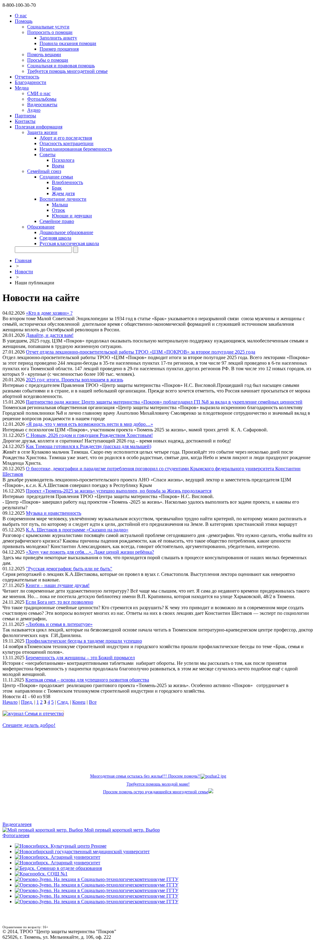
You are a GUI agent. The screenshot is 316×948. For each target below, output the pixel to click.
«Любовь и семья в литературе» (59, 624)
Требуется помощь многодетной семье (67, 71)
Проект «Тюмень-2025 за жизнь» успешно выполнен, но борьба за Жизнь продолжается (118, 490)
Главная (23, 260)
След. (63, 702)
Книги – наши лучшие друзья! (57, 585)
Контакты (25, 121)
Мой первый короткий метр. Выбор (122, 830)
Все (93, 702)
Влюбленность (67, 182)
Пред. (27, 702)
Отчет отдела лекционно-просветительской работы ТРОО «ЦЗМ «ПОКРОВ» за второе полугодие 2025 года (140, 351)
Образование (41, 226)
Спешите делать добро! (29, 725)
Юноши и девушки (72, 215)
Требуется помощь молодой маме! (158, 784)
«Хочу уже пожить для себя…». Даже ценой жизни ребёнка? (90, 552)
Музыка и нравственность (53, 513)
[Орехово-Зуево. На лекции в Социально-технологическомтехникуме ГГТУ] (96, 879)
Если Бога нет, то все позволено (59, 602)
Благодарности (30, 82)
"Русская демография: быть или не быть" (69, 568)
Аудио (33, 110)
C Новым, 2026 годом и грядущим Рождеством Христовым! (89, 435)
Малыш (60, 204)
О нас (21, 15)
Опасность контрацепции (67, 143)
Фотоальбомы (41, 99)
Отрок (58, 210)
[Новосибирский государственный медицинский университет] (82, 851)
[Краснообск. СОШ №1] (41, 873)
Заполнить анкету (58, 37)
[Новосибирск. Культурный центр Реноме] (60, 846)
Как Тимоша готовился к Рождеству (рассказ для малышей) (88, 446)
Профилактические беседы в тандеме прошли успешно (84, 641)
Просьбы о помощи (47, 60)
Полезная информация (38, 126)
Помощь (23, 21)
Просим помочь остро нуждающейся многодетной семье (155, 792)
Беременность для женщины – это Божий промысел (80, 657)
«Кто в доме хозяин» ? (49, 313)
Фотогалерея (15, 835)
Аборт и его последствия (66, 138)
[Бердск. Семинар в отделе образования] (58, 868)
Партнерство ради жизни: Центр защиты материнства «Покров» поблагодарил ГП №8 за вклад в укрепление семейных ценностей (164, 402)
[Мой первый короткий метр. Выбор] (43, 830)
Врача (58, 165)
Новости (24, 271)
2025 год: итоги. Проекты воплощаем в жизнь (74, 379)
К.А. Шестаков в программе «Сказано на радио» (77, 529)
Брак (57, 188)
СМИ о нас (39, 93)
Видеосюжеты (42, 104)
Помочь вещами (44, 54)
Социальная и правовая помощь (61, 65)
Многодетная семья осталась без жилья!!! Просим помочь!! (145, 776)
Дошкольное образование (66, 232)
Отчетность (27, 76)
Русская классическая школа (69, 243)
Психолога (63, 160)
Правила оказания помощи (68, 43)
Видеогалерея (16, 824)
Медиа (22, 87)
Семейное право (57, 221)
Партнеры (25, 115)
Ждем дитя (63, 193)
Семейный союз (44, 171)
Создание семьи (56, 176)
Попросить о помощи (50, 32)
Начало (10, 702)
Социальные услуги (48, 26)
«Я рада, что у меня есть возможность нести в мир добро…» (89, 424)
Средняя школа (55, 238)
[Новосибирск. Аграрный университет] (57, 857)
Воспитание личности (63, 199)
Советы (48, 154)
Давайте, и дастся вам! (49, 335)
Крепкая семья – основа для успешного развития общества (87, 679)
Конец (78, 702)
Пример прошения (59, 49)
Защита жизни (42, 132)
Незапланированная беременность (76, 149)
